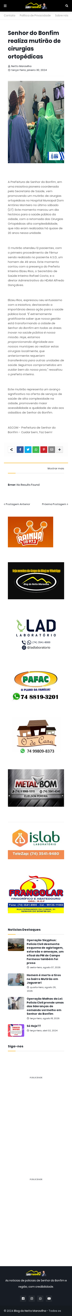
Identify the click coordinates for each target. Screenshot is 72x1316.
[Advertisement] (36, 1118)
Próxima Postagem (54, 504)
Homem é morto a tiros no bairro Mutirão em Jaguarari (44, 979)
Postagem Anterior (18, 504)
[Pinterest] (43, 449)
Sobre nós (61, 15)
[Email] (51, 449)
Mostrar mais (56, 468)
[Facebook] (20, 449)
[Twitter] (28, 449)
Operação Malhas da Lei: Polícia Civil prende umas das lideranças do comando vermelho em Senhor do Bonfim (45, 1006)
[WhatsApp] (35, 449)
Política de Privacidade (35, 15)
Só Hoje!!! (34, 1026)
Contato (9, 15)
